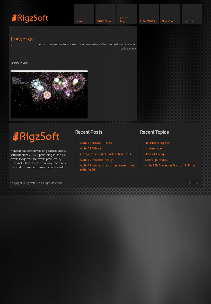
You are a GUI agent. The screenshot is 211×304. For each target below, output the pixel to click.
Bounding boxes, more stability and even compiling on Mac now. (99, 44)
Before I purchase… (156, 160)
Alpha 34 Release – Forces (96, 143)
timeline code (153, 148)
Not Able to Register (157, 143)
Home (56, 44)
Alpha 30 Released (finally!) (97, 160)
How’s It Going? (155, 154)
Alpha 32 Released (91, 148)
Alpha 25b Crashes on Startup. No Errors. (170, 165)
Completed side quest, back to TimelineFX (106, 154)
